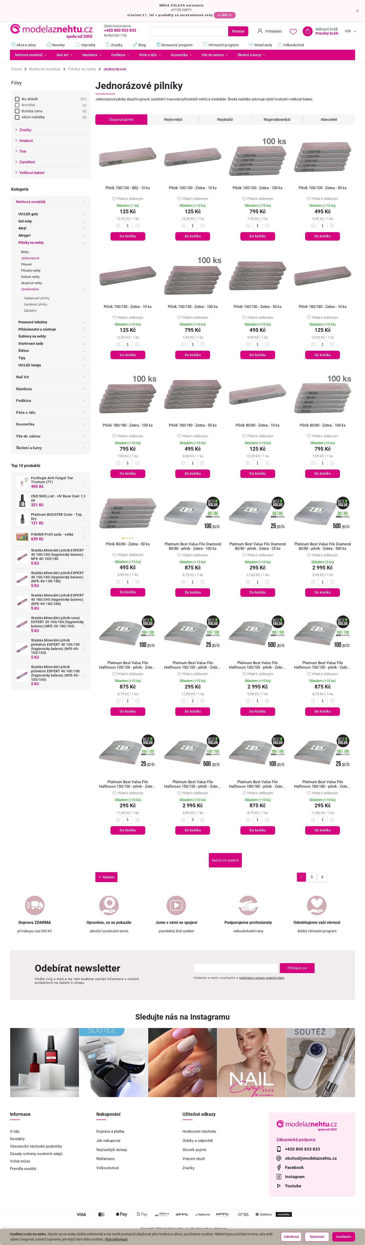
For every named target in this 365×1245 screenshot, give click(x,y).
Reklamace (105, 1159)
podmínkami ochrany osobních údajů (261, 978)
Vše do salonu (28, 436)
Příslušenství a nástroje (37, 329)
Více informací (116, 1239)
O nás (14, 1131)
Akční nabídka (53, 117)
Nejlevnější (173, 119)
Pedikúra (23, 400)
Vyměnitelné (30, 289)
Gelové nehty (30, 277)
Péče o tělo (26, 412)
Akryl (22, 228)
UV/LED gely (28, 214)
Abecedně (329, 119)
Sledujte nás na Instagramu (182, 1017)
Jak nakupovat (108, 1140)
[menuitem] (31, 55)
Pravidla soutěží (23, 1168)
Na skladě (53, 99)
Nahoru (108, 877)
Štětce (23, 351)
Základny (30, 310)
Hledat (238, 31)
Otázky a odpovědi (197, 1140)
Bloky (25, 252)
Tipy (21, 358)
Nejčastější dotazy (111, 1150)
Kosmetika (25, 424)
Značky (188, 1168)
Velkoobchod (107, 1168)
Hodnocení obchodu (199, 1131)
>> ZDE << (225, 15)
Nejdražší (225, 119)
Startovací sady (30, 343)
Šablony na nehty (32, 336)
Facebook (294, 1167)
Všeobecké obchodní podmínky (36, 1146)
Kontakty (17, 1139)
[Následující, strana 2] (311, 877)
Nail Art (22, 377)
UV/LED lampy (29, 365)
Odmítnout (291, 1237)
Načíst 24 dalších (225, 860)
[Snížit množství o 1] (118, 225)
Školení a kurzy (29, 448)
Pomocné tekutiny (32, 322)
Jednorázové (30, 258)
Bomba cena (53, 111)
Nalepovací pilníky (36, 298)
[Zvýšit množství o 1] (137, 225)
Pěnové (26, 264)
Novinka (53, 105)
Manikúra (24, 389)
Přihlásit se (297, 968)
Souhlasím (343, 1237)
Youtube (293, 1185)
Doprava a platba (110, 1131)
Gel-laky (25, 221)
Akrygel (24, 235)
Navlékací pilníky (35, 304)
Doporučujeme (121, 119)
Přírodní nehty (30, 270)
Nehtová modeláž (31, 202)
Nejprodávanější (277, 119)
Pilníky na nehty (31, 243)
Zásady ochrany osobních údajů (36, 1154)
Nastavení (317, 1237)
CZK (348, 31)
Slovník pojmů (194, 1150)
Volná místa (20, 1161)
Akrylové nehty (31, 283)
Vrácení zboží (193, 1159)
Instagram (295, 1176)
